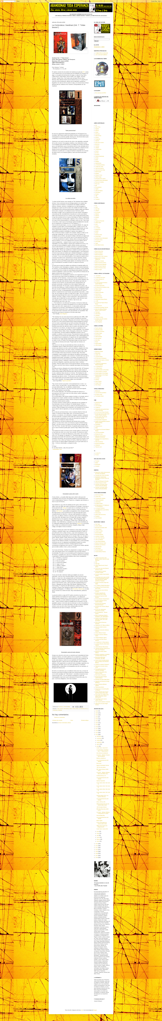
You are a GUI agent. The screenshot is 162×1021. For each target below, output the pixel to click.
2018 (97, 726)
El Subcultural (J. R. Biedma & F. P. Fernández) (102, 506)
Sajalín (96, 189)
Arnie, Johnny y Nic (101, 801)
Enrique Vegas (98, 333)
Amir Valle (97, 524)
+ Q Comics (98, 275)
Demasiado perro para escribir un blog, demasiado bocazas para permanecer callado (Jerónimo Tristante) (102, 579)
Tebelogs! (97, 312)
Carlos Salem (98, 529)
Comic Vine (98, 496)
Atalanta (97, 140)
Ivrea (96, 224)
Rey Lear (97, 183)
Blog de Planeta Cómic (100, 267)
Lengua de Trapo (99, 166)
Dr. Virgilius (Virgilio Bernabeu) (102, 585)
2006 (97, 857)
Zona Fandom (98, 518)
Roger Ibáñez (98, 343)
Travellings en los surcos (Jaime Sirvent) (101, 699)
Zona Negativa (98, 321)
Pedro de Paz (98, 546)
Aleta (96, 207)
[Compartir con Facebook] (80, 707)
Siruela (97, 194)
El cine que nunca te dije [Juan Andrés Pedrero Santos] (102, 414)
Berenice (97, 144)
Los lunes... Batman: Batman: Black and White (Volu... (103, 773)
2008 (97, 853)
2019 (97, 724)
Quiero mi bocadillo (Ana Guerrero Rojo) (101, 672)
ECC (84, 72)
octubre (98, 740)
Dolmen (97, 217)
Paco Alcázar (98, 338)
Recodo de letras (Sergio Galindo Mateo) (101, 677)
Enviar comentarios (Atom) (65, 722)
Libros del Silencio (99, 168)
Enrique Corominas (99, 331)
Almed (96, 132)
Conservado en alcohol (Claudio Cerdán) (100, 572)
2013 (97, 843)
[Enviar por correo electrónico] (76, 707)
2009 (97, 851)
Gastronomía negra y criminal (102, 360)
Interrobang (98, 361)
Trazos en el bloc (99, 317)
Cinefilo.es (97, 407)
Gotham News (98, 295)
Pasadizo (97, 516)
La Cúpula (97, 227)
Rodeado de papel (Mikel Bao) (102, 679)
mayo (98, 833)
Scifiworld (97, 445)
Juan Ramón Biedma (100, 541)
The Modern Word (99, 396)
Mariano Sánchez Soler (100, 543)
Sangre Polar (98, 383)
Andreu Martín (98, 525)
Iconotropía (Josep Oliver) (101, 299)
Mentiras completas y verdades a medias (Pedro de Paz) (102, 655)
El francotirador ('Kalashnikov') (102, 598)
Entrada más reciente (57, 720)
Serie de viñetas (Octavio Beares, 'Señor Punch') (101, 310)
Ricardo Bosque (99, 550)
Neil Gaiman (60, 511)
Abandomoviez (98, 402)
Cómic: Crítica (72, 708)
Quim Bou (97, 340)
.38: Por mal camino (101, 767)
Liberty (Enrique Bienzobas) (101, 646)
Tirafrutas (97, 315)
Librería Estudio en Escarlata (102, 369)
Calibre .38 (97, 355)
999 (96, 562)
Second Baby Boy (101, 815)
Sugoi (96, 243)
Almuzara (97, 134)
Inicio (72, 720)
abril (98, 835)
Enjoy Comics (98, 289)
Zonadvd (97, 466)
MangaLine (97, 229)
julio (98, 746)
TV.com (97, 454)
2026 (97, 711)
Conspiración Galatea (100, 498)
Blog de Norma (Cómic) (100, 262)
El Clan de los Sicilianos (100, 358)
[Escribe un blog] (77, 707)
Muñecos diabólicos (101, 758)
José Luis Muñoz (99, 539)
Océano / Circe (98, 175)
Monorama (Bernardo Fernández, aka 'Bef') (100, 658)
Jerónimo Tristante (99, 536)
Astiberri (97, 210)
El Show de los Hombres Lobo (102, 287)
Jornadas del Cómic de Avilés (102, 475)
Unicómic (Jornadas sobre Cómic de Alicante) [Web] (101, 488)
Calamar (97, 146)
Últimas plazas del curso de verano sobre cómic (103, 804)
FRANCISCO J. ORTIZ (99, 47)
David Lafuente (98, 328)
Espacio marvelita (99, 292)
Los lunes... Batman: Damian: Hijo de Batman (103, 755)
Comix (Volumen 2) (99, 279)
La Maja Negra (98, 368)
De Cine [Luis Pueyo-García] (101, 412)
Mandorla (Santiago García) (101, 307)
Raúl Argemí (98, 548)
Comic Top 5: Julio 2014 (102, 748)
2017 (97, 728)
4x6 (82, 1010)
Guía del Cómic (98, 297)
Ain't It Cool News (99, 495)
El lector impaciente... (100, 285)
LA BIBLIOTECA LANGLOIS (101, 53)
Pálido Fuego (98, 177)
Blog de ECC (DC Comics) (101, 256)
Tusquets (97, 199)
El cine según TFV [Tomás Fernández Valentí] (101, 417)
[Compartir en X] (79, 707)
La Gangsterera (98, 366)
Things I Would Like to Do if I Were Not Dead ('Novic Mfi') (101, 692)
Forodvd (97, 461)
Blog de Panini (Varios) (100, 266)
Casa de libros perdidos (100, 392)
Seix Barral (97, 192)
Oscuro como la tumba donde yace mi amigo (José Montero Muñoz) (102, 661)
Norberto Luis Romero (100, 544)
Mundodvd (97, 464)
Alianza (97, 130)
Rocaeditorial (98, 187)
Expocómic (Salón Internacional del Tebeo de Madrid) (102, 473)
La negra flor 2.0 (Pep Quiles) (102, 642)
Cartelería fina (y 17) (101, 775)
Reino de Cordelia (99, 182)
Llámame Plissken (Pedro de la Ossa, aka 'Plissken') (102, 649)
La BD (96, 301)
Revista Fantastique (99, 443)
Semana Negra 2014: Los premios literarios (102, 796)
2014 (97, 734)
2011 (97, 847)
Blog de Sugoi (98, 269)
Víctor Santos (98, 345)
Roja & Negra (98, 381)
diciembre (99, 736)
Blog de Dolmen (99, 254)
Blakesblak (97, 353)
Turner (96, 197)
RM (96, 185)
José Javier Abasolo (99, 538)
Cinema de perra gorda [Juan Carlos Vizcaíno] (102, 410)
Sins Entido (97, 241)
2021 (97, 720)
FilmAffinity (97, 424)
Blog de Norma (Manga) (100, 264)
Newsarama (98, 512)
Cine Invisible (98, 405)
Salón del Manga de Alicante (101, 481)
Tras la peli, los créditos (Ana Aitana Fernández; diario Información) (102, 696)
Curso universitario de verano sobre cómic (102, 823)
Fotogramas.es (98, 426)
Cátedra (97, 147)
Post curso (99, 763)
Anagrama (97, 139)
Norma (96, 231)
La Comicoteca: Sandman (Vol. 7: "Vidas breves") (102, 750)
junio (98, 831)
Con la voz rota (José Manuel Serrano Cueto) (102, 569)
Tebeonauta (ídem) (99, 687)
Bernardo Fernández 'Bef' (101, 527)
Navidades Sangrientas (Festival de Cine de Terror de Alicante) (102, 478)
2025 (97, 713)
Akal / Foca (97, 127)
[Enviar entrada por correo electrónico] (73, 706)
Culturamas (98, 501)
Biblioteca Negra (99, 351)
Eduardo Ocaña (99, 329)
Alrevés (97, 137)
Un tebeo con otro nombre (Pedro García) (101, 319)
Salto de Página (99, 190)
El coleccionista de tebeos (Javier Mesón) (101, 283)
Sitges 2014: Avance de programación (102, 826)
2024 (97, 714)
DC (86, 708)
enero (98, 841)
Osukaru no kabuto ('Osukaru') (102, 664)
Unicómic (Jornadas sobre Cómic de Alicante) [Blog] (101, 485)
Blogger (95, 1010)
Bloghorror (97, 404)
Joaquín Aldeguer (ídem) (101, 637)
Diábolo (97, 214)
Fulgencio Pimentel (99, 221)
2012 (97, 845)
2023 (97, 717)
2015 (97, 732)
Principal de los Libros (100, 178)
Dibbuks (97, 215)
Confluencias (98, 149)
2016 (97, 730)
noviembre (99, 738)
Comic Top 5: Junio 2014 (102, 829)
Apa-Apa (97, 208)
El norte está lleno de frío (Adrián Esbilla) (101, 601)
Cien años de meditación (102, 753)
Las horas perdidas (99, 432)
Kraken (97, 226)
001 (96, 205)
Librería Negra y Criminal (101, 371)
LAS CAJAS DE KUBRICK (101, 54)
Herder (96, 158)
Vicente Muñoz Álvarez (100, 551)
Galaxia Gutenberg (99, 156)
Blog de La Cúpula (99, 261)
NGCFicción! (98, 171)
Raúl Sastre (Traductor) (100, 675)
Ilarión (96, 159)
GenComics (98, 294)
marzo (98, 837)
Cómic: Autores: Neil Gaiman (63, 708)
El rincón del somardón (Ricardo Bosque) (100, 604)
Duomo (97, 151)
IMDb (96, 427)
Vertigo (64, 508)
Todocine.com (98, 447)
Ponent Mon (98, 236)
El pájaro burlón (99, 503)
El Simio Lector (98, 394)
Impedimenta (98, 163)
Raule (96, 341)
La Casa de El (98, 305)
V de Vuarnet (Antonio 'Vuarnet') (102, 701)
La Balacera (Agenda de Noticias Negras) (100, 364)
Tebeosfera (97, 313)
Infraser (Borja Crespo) (100, 632)
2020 (97, 722)
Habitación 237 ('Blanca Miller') (102, 625)
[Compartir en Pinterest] (82, 707)
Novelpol (97, 378)
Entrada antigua (85, 720)
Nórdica (97, 173)
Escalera (97, 154)
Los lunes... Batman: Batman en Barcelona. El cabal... (103, 813)
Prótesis (97, 379)
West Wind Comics (99, 245)
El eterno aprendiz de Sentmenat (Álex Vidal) (100, 593)
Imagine (97, 161)
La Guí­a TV (97, 453)
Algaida (97, 128)
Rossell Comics (98, 239)
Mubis (96, 462)
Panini (96, 233)
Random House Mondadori (101, 180)
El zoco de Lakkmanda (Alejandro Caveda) (100, 610)
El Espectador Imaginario (101, 419)
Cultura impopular (99, 500)
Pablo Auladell (98, 336)
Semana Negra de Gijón (100, 482)
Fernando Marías (99, 534)
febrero (98, 839)
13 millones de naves (100, 277)
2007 (97, 855)
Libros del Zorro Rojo (100, 170)
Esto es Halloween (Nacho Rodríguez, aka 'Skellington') (101, 616)
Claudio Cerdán (99, 531)
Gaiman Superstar (101, 780)
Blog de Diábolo (99, 253)
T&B (96, 195)
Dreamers (97, 280)
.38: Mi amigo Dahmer (102, 807)
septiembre (99, 742)
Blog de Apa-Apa (99, 251)
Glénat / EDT (98, 222)
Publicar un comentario (59, 717)
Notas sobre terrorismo (100, 514)
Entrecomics (98, 290)
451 (96, 125)
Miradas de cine (99, 434)
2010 (97, 849)
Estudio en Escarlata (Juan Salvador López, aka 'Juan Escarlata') (101, 619)
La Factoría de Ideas (100, 164)
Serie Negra (98, 384)
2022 (97, 718)
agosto (98, 744)
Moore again (99, 820)
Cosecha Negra (99, 356)
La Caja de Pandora (100, 508)
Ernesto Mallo (98, 532)
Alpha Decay (98, 135)
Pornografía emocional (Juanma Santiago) (100, 670)
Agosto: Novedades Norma (103, 765)
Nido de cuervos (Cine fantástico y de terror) (100, 436)
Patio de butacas (99, 441)
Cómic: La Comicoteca (80, 708)
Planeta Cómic (98, 234)
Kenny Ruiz (98, 335)
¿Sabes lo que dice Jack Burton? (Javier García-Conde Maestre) (102, 559)
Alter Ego (97, 563)
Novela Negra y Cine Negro (101, 373)
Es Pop (97, 152)
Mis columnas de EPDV (100, 92)
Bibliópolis (97, 391)
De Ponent (97, 212)
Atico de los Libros (99, 142)
